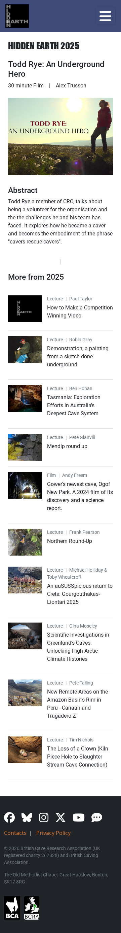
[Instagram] (46, 819)
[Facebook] (12, 819)
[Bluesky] (30, 819)
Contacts (15, 833)
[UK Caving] (99, 819)
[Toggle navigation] (105, 16)
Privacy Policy (53, 833)
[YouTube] (81, 819)
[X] (63, 819)
